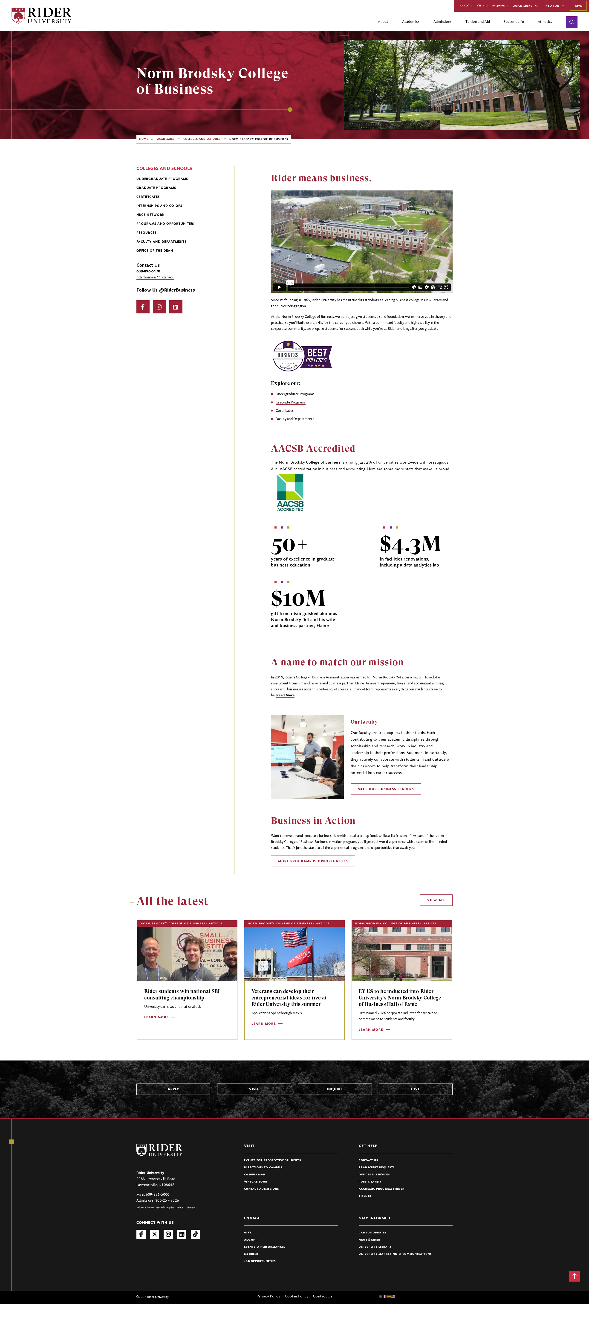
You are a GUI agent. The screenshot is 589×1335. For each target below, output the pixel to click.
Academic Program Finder (381, 1189)
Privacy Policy (268, 1296)
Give (578, 6)
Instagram (159, 306)
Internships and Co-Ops (159, 206)
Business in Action (328, 842)
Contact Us (368, 1160)
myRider (251, 1254)
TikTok (195, 1234)
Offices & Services (374, 1174)
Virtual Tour (255, 1181)
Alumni (250, 1240)
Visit (480, 5)
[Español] (389, 1296)
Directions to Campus (263, 1167)
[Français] (385, 1296)
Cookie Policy (296, 1296)
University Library (375, 1247)
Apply (464, 5)
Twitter (154, 1234)
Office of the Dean (154, 251)
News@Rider (369, 1240)
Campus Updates (373, 1232)
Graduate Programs (156, 188)
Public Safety (370, 1181)
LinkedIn (175, 306)
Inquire (498, 5)
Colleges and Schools (202, 139)
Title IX (365, 1196)
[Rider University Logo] (159, 1150)
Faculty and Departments (161, 242)
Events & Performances (264, 1247)
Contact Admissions (261, 1189)
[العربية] (381, 1296)
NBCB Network (150, 215)
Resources (146, 233)
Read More (285, 695)
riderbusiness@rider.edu (155, 277)
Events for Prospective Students (272, 1160)
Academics (166, 139)
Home (143, 139)
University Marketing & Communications (395, 1254)
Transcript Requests (377, 1167)
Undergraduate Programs (162, 179)
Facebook (143, 306)
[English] (393, 1296)
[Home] (42, 16)
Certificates (148, 197)
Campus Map (254, 1174)
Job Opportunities (260, 1261)
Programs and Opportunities (165, 224)
